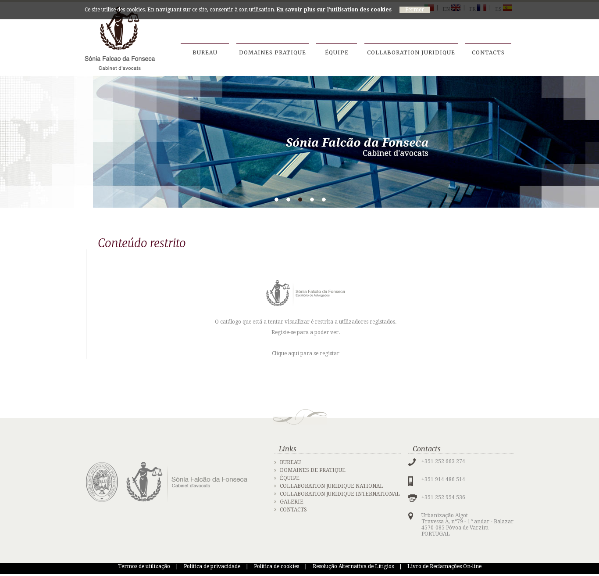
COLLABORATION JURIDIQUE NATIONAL (331, 486)
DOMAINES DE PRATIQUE (313, 470)
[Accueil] (120, 38)
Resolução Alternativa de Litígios (353, 566)
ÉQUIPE (290, 478)
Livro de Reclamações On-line (444, 566)
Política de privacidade (212, 566)
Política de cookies (276, 566)
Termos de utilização (144, 566)
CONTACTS (293, 510)
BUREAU (290, 462)
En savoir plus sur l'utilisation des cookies (334, 10)
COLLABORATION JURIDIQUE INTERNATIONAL (340, 494)
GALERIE (291, 502)
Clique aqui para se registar (305, 353)
